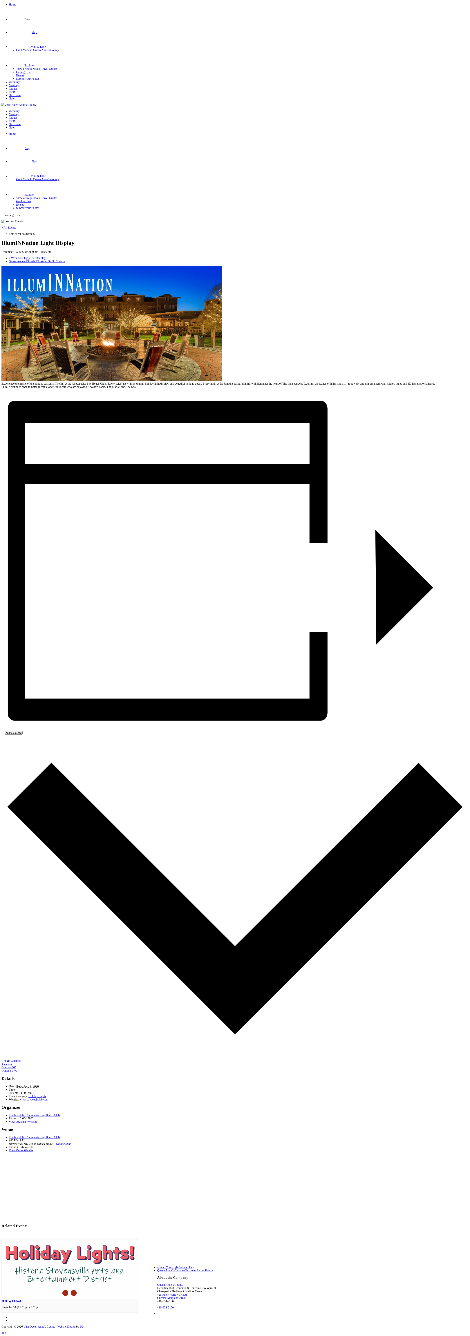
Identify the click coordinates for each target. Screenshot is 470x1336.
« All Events (8, 227)
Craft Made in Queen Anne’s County (37, 50)
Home (12, 4)
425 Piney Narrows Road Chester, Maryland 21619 (172, 1296)
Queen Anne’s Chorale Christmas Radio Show (37, 261)
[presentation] (70, 1297)
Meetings (14, 85)
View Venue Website (21, 1150)
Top (3, 1332)
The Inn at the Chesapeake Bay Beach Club (34, 1115)
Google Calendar (11, 1060)
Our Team (15, 95)
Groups (13, 88)
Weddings (14, 82)
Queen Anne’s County (170, 1284)
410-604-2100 (165, 1307)
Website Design (66, 1326)
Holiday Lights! (11, 1301)
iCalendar (7, 1064)
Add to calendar (14, 733)
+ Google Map (62, 1143)
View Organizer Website (23, 1121)
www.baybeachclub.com (33, 1099)
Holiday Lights (37, 1096)
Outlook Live (9, 1070)
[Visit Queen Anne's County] (18, 104)
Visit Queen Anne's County (39, 1326)
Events (20, 75)
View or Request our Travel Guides (36, 68)
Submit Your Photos (27, 78)
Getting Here (23, 72)
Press (12, 91)
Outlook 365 (8, 1067)
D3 (82, 1326)
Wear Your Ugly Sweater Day (27, 258)
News (12, 98)
